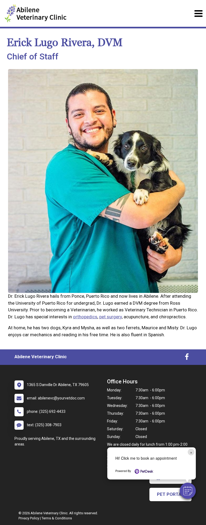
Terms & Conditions (57, 518)
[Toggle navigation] (198, 13)
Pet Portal (170, 494)
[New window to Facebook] (187, 358)
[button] (188, 491)
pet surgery (110, 316)
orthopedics (85, 316)
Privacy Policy (29, 518)
